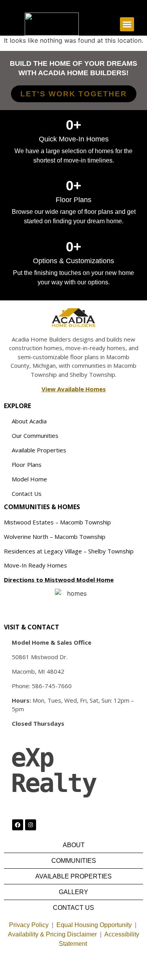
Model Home (29, 479)
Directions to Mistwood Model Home (59, 580)
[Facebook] (17, 824)
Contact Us (27, 493)
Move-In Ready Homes (35, 565)
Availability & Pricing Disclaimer (52, 934)
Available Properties (39, 450)
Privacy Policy (29, 925)
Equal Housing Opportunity (94, 925)
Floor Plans (27, 464)
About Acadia (29, 421)
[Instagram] (30, 824)
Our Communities (35, 435)
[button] (127, 24)
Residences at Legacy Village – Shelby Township (69, 551)
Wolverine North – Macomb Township (54, 536)
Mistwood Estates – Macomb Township (57, 522)
